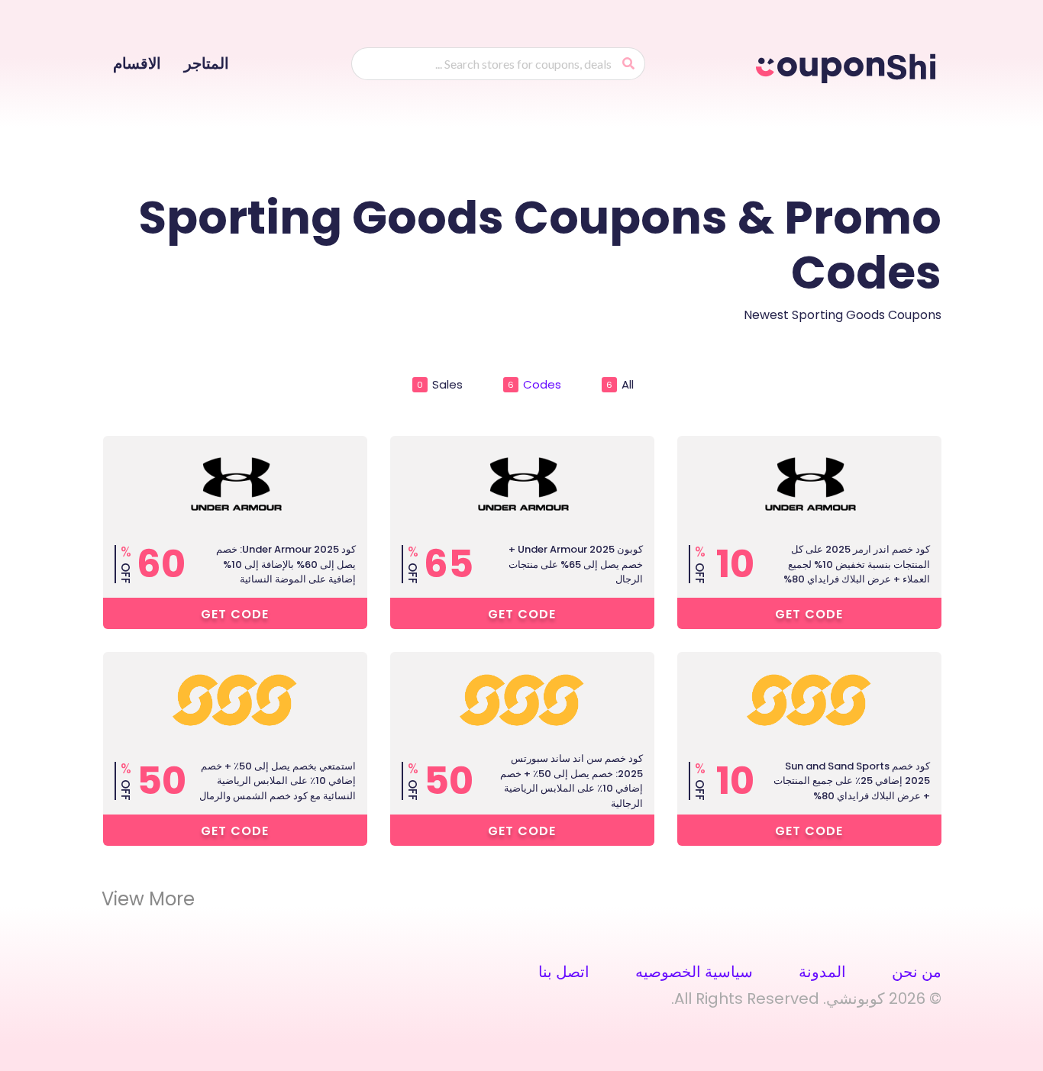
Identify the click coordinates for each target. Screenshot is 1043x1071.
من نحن (916, 971)
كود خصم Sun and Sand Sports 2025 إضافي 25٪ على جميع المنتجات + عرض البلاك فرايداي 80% (851, 781)
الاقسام (137, 63)
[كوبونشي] (848, 65)
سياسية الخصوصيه (694, 971)
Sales (440, 384)
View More (148, 899)
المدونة (822, 971)
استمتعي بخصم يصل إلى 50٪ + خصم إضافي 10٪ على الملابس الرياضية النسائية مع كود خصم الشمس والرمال (277, 781)
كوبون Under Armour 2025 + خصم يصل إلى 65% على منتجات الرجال (576, 564)
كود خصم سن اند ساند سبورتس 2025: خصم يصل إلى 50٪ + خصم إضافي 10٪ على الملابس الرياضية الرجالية (571, 781)
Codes (534, 384)
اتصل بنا (563, 971)
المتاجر (206, 63)
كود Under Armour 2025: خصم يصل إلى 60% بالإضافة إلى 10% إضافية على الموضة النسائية (286, 564)
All (620, 384)
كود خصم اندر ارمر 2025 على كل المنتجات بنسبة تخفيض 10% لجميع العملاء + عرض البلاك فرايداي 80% (856, 564)
